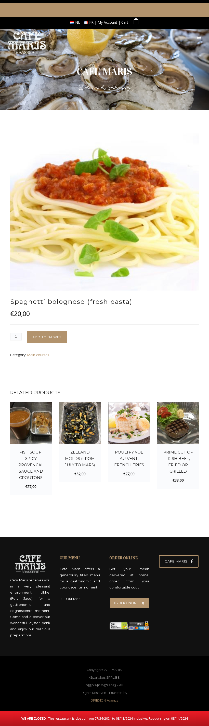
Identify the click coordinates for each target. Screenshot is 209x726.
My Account (107, 22)
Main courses (38, 354)
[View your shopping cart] (136, 22)
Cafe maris (176, 561)
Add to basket (46, 337)
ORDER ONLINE (126, 603)
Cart (124, 22)
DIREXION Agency (104, 700)
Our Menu (74, 599)
